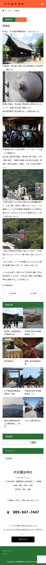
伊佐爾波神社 (23, 472)
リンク (5, 554)
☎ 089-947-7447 (23, 512)
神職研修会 (9, 19)
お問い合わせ (23, 539)
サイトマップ (7, 551)
